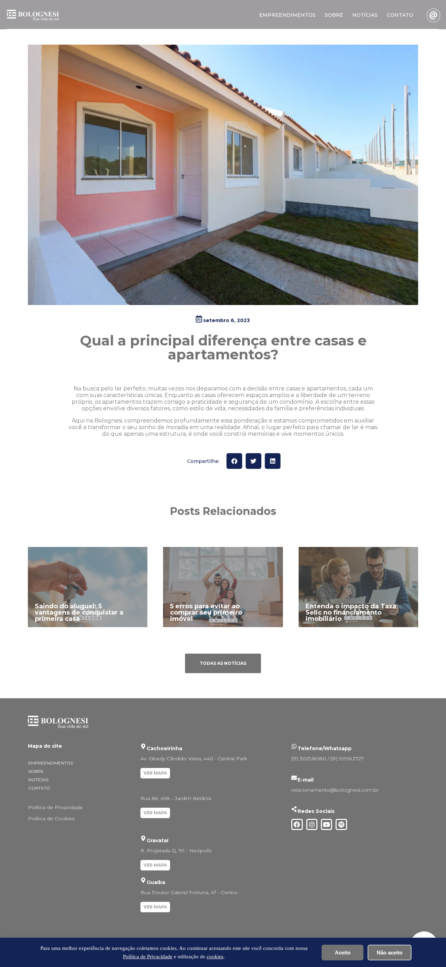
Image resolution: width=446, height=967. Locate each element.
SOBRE (334, 15)
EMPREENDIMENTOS (287, 15)
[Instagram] (311, 824)
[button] (234, 461)
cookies (215, 956)
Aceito (343, 952)
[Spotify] (341, 824)
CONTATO (400, 15)
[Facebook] (296, 824)
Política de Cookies (51, 818)
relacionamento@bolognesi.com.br (335, 790)
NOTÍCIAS (365, 15)
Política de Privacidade (55, 807)
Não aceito (389, 952)
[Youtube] (326, 824)
